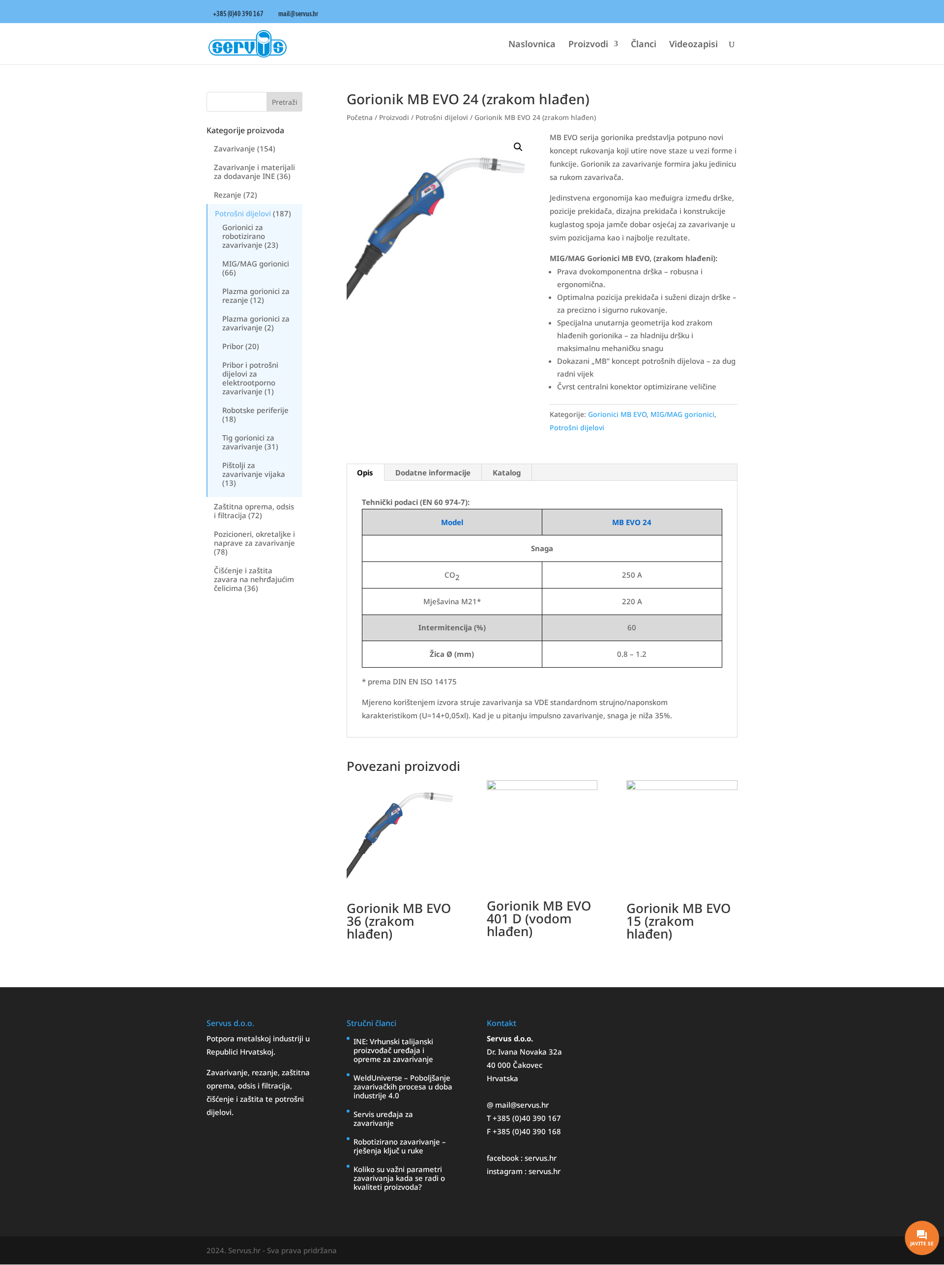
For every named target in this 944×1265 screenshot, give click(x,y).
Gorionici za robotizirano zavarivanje (243, 236)
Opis (365, 472)
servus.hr (541, 1158)
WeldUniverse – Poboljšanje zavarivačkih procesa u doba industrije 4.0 (403, 1086)
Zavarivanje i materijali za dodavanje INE (254, 171)
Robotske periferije (255, 410)
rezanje (265, 1072)
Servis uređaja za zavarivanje (383, 1118)
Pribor (232, 346)
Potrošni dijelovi (243, 213)
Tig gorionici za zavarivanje (248, 442)
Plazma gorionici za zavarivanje (256, 323)
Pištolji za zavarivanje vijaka (253, 469)
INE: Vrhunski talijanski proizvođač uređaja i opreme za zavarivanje (393, 1050)
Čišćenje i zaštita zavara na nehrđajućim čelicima (254, 579)
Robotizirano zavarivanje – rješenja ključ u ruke (400, 1146)
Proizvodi (588, 45)
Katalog (507, 472)
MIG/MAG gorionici (255, 263)
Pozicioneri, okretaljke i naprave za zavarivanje (254, 538)
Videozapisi (693, 45)
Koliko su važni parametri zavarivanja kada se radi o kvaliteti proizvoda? (399, 1178)
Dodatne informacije (433, 472)
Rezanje (227, 195)
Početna (360, 117)
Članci (643, 45)
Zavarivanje (234, 148)
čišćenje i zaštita (236, 1099)
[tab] (365, 472)
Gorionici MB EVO (617, 414)
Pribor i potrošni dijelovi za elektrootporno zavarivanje (250, 378)
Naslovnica (532, 45)
